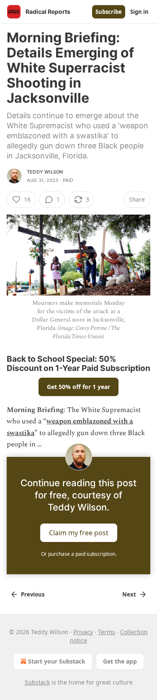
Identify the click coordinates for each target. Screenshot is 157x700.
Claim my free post (78, 532)
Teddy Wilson (45, 172)
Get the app (120, 661)
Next (129, 594)
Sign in (139, 12)
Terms (106, 632)
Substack (37, 682)
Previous (32, 594)
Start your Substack (56, 661)
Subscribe (108, 12)
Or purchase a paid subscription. (78, 553)
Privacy (83, 632)
